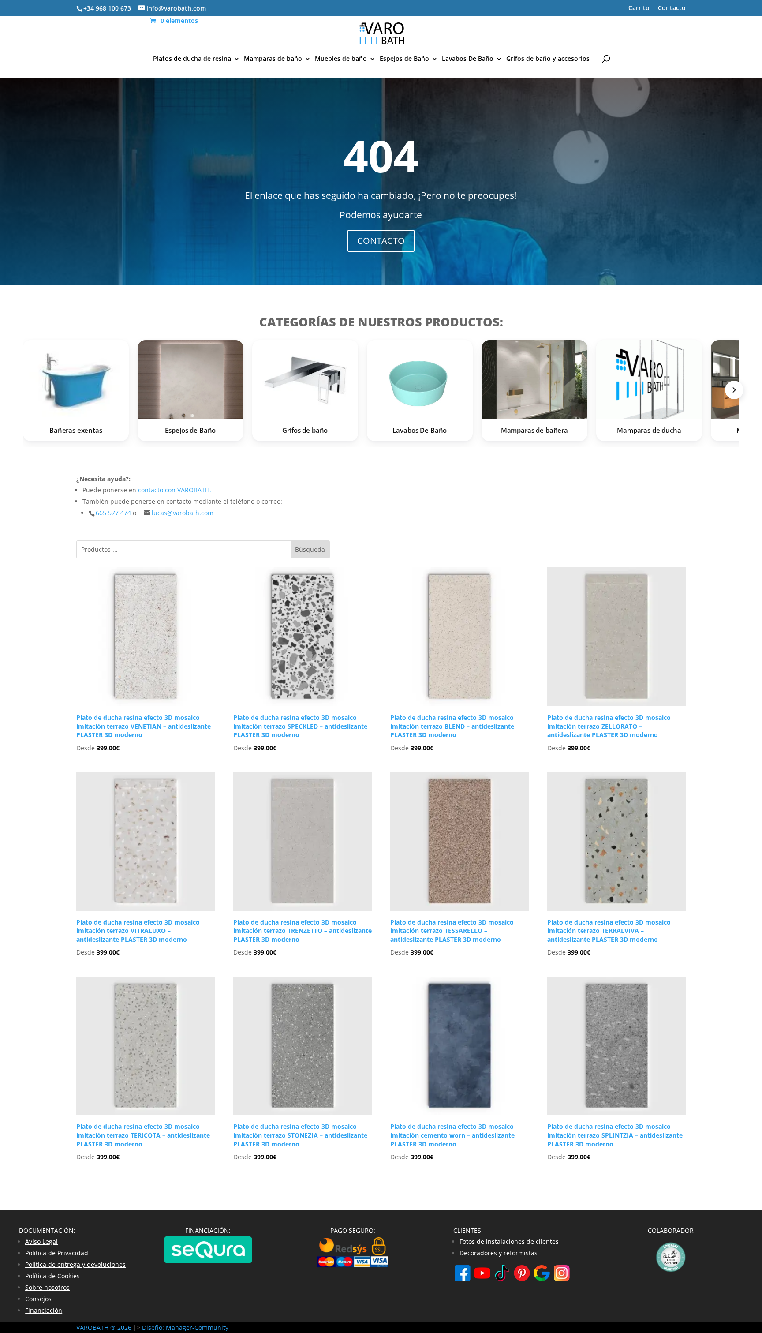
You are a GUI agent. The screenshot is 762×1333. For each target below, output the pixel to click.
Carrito (639, 8)
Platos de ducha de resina (192, 59)
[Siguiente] (734, 390)
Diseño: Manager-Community (185, 1327)
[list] (381, 392)
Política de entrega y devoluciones (75, 1264)
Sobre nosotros (47, 1287)
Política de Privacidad (56, 1253)
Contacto (672, 8)
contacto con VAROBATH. (174, 490)
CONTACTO (381, 241)
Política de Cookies (52, 1276)
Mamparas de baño (273, 59)
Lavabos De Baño (467, 59)
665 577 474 (114, 513)
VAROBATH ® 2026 (103, 1327)
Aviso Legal (41, 1241)
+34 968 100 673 (107, 8)
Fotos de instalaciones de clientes (509, 1241)
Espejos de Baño (404, 59)
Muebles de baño (341, 59)
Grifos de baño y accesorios (548, 59)
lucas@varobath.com (182, 513)
